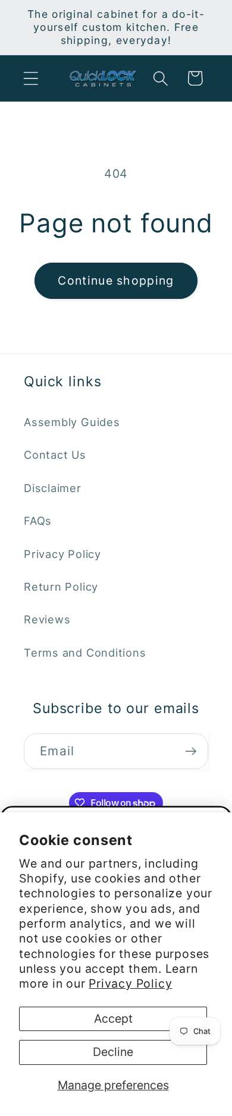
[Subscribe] (191, 751)
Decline (113, 1052)
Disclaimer (52, 487)
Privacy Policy (130, 983)
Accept (113, 1018)
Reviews (47, 619)
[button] (31, 78)
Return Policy (61, 586)
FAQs (38, 520)
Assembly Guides (72, 421)
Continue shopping (116, 280)
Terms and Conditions (85, 652)
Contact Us (55, 454)
